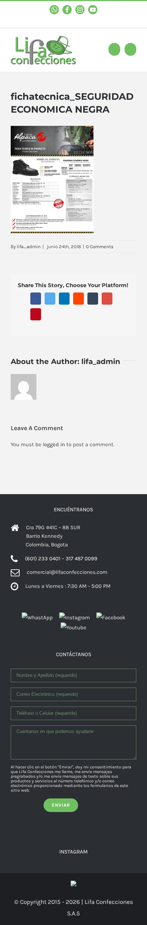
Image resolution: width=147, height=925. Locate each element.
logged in (54, 444)
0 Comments (99, 246)
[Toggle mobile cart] (114, 49)
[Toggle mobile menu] (130, 49)
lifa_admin (29, 246)
